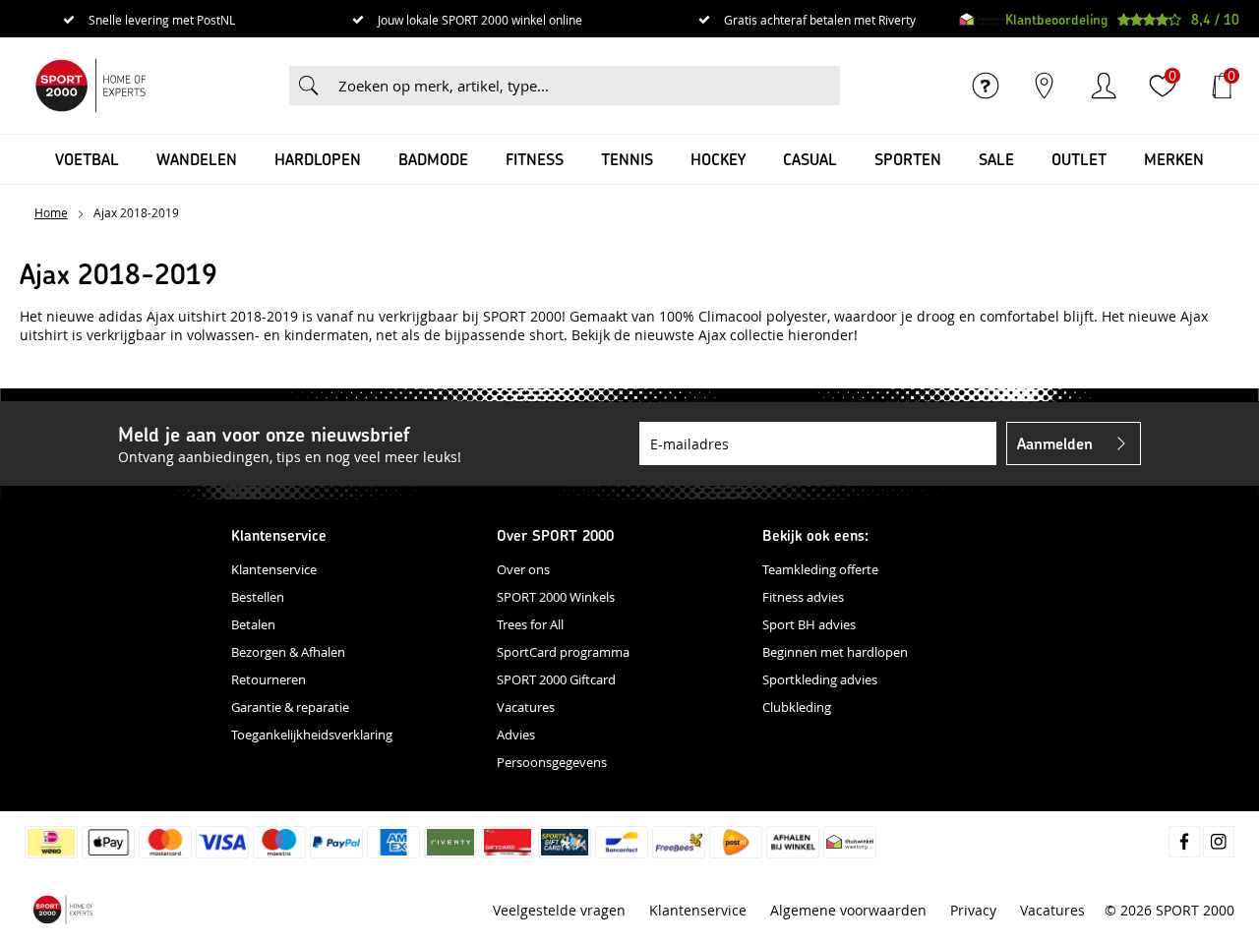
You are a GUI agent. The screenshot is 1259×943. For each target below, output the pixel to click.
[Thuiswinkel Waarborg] (982, 19)
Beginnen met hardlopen (835, 652)
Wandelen (196, 158)
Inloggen (1103, 85)
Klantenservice (274, 569)
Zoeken (309, 85)
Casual (810, 158)
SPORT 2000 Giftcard (556, 679)
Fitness (535, 158)
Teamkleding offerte (820, 569)
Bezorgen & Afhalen (288, 652)
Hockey (718, 158)
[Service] (985, 85)
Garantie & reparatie (290, 707)
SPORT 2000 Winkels (556, 597)
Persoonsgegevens (552, 762)
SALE (996, 158)
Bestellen (257, 597)
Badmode (433, 158)
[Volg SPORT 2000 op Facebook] (1184, 841)
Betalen (253, 624)
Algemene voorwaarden (848, 910)
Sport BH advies (809, 624)
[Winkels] (1044, 85)
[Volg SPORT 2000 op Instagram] (1218, 841)
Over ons (523, 569)
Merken (1174, 158)
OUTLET (1079, 158)
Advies (516, 734)
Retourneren (268, 679)
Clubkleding (796, 707)
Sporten (907, 158)
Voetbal (87, 158)
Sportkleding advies (819, 679)
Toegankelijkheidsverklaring (311, 734)
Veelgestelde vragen (559, 910)
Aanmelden (1055, 443)
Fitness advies (803, 597)
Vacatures (526, 707)
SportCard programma (563, 652)
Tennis (627, 158)
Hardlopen (317, 158)
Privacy (973, 910)
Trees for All (530, 624)
